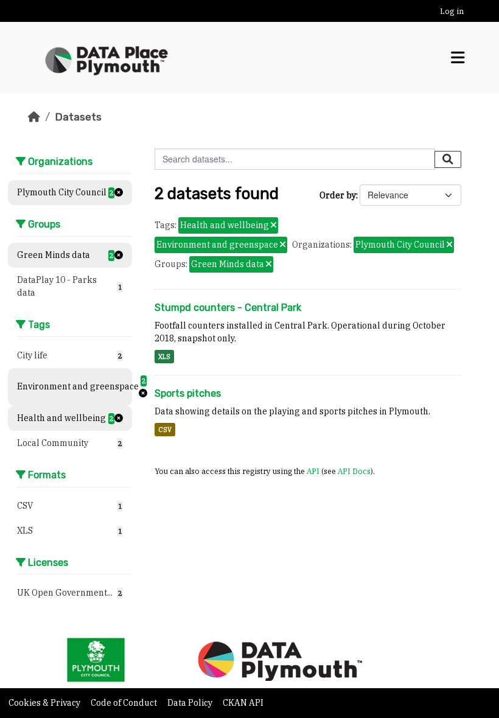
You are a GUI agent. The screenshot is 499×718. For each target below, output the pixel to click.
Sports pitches (188, 393)
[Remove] (273, 225)
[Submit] (447, 159)
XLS (164, 356)
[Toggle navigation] (458, 58)
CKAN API (243, 702)
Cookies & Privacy (45, 702)
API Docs (354, 471)
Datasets (78, 117)
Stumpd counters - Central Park (228, 307)
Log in (452, 11)
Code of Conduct (125, 702)
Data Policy (190, 702)
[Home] (34, 117)
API (313, 471)
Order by (337, 195)
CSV (165, 429)
